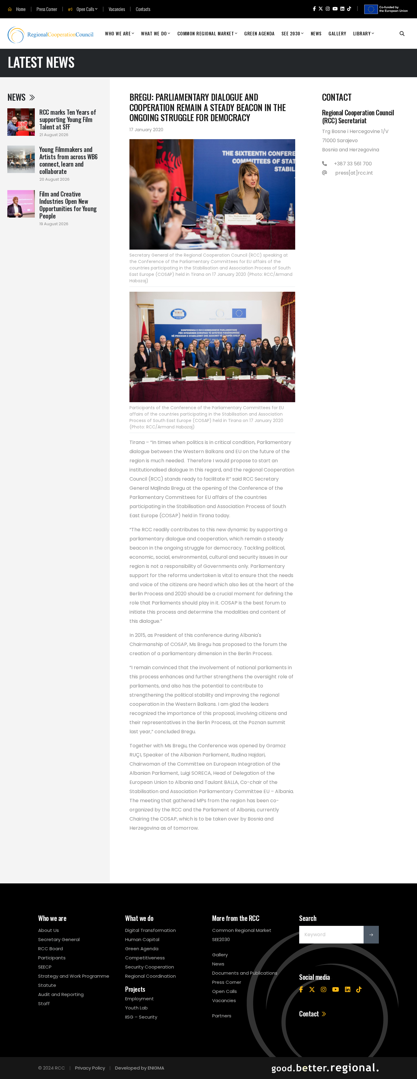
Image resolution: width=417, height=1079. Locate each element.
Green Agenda (259, 33)
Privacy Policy (90, 1068)
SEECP (45, 967)
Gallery (337, 33)
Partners (221, 1015)
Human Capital (142, 939)
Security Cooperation (149, 967)
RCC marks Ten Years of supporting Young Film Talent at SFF (67, 119)
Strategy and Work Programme (73, 976)
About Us (48, 930)
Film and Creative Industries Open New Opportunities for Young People (68, 204)
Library (362, 33)
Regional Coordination (150, 976)
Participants (52, 958)
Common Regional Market (205, 33)
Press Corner (47, 9)
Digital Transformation (150, 930)
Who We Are (118, 33)
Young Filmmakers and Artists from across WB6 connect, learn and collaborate (68, 160)
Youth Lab (136, 1008)
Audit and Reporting (61, 994)
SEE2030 (221, 939)
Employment (139, 998)
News (316, 33)
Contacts (143, 9)
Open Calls (85, 9)
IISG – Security (141, 1017)
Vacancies (117, 9)
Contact (309, 1013)
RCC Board (50, 948)
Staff (44, 1003)
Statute (47, 985)
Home (20, 9)
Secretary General (59, 939)
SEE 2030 (290, 33)
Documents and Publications (244, 973)
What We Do (154, 33)
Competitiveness (145, 958)
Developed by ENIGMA (139, 1068)
